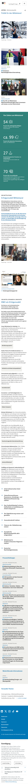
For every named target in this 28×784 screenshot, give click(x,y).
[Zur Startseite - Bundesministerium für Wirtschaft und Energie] (4, 3)
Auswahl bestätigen (6, 763)
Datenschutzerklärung (11, 781)
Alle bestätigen (18, 763)
